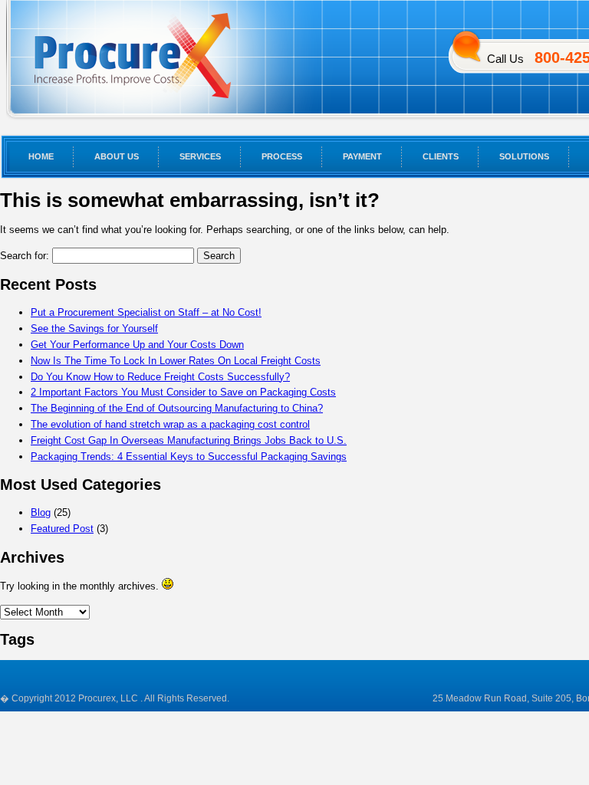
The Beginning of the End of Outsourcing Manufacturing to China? (177, 408)
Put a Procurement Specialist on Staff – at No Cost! (146, 312)
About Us (116, 156)
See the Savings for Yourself (94, 328)
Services (200, 156)
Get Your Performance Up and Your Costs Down (137, 344)
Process (282, 156)
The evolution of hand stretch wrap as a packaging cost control (170, 424)
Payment (362, 156)
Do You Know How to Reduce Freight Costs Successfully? (160, 377)
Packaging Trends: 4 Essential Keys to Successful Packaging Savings (189, 456)
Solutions (524, 156)
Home (41, 156)
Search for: (24, 255)
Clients (441, 156)
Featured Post (62, 528)
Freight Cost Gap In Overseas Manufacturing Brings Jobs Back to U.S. (189, 440)
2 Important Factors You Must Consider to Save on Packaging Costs (183, 392)
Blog (41, 512)
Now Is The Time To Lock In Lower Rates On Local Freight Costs (176, 360)
